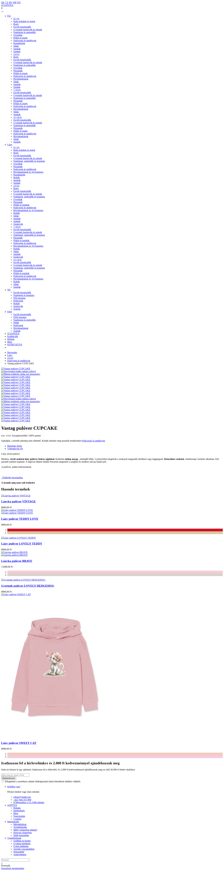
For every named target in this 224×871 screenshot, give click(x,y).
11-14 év (17, 117)
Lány (9, 144)
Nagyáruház (19, 816)
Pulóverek (18, 300)
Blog (9, 342)
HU (10, 2)
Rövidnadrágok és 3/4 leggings (28, 172)
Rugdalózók (19, 43)
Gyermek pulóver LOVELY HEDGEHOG (27, 585)
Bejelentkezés (8, 778)
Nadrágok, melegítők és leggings (29, 161)
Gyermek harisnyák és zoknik (27, 29)
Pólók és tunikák (21, 205)
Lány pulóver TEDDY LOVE (19, 518)
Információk (13, 821)
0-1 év (16, 18)
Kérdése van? (13, 786)
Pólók (16, 322)
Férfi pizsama (19, 317)
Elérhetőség (19, 810)
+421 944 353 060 (22, 799)
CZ (6, 2)
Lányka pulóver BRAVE (16, 561)
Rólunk (10, 339)
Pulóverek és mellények (24, 40)
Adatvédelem (19, 854)
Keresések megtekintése (12, 868)
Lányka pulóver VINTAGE (18, 501)
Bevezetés (12, 352)
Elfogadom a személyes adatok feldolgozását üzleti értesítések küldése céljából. (43, 781)
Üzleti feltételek (20, 846)
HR (15, 2)
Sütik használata (21, 835)
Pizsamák (18, 70)
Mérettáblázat (19, 824)
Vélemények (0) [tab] (15, 448)
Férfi (9, 311)
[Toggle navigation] (2, 11)
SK (2, 2)
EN (19, 2)
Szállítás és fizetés (22, 841)
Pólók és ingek (20, 38)
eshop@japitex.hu (22, 797)
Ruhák (16, 177)
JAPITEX (12, 805)
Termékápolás (20, 827)
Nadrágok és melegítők (24, 32)
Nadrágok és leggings (23, 295)
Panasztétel (18, 851)
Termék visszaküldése (23, 849)
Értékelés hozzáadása (12, 477)
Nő (8, 290)
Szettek (16, 51)
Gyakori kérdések (21, 843)
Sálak (16, 46)
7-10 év (17, 90)
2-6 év (16, 54)
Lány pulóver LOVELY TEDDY (21, 543)
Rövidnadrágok (20, 79)
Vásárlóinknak (14, 838)
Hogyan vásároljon (22, 832)
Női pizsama (19, 298)
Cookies (17, 819)
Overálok (17, 35)
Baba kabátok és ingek (24, 21)
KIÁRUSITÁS (14, 344)
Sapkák (17, 48)
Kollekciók (12, 336)
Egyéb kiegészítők (22, 27)
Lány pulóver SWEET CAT (18, 743)
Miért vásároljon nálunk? (25, 830)
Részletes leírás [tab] (14, 446)
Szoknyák (18, 224)
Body (16, 24)
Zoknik (16, 309)
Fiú (9, 16)
